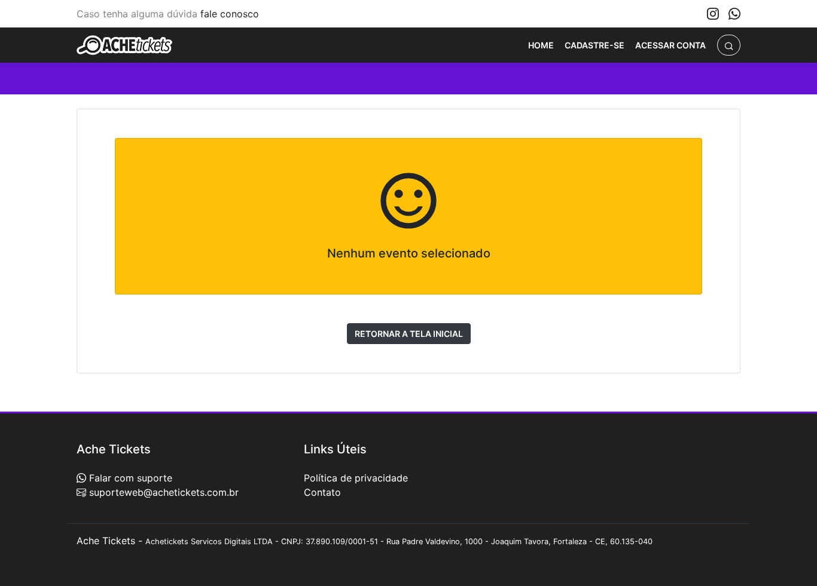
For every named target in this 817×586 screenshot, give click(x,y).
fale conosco (229, 14)
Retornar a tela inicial (409, 334)
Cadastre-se (594, 45)
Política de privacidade (356, 478)
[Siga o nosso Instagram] (713, 14)
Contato (322, 492)
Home (541, 45)
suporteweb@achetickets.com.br (162, 492)
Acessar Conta (670, 45)
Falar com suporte (129, 478)
